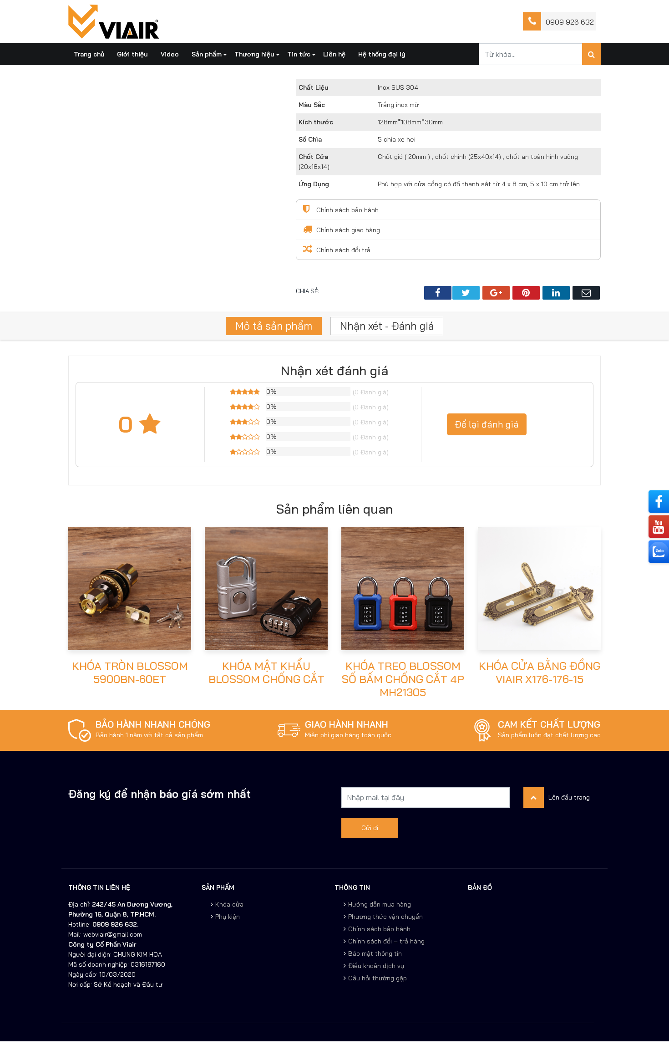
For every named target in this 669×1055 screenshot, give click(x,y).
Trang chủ (89, 54)
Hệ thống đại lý (381, 54)
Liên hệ (334, 54)
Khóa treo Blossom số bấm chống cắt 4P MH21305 (403, 679)
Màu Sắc (312, 105)
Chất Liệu (314, 87)
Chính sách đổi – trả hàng (386, 941)
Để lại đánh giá (487, 424)
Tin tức (298, 54)
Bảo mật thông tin (375, 953)
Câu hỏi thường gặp (377, 978)
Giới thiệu (132, 54)
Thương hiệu (254, 54)
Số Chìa (310, 139)
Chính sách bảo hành (379, 929)
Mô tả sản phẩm (273, 325)
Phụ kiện (227, 916)
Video (170, 54)
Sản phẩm (207, 54)
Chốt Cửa (313, 157)
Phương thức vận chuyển (385, 916)
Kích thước (316, 122)
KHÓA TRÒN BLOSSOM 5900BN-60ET (130, 672)
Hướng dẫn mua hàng (379, 904)
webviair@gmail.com (111, 934)
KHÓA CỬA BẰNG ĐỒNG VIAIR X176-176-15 (539, 672)
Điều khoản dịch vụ (376, 966)
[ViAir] (113, 21)
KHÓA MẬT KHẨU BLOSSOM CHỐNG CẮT (266, 672)
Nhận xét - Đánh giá (387, 325)
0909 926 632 (570, 21)
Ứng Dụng (314, 184)
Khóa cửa (229, 904)
